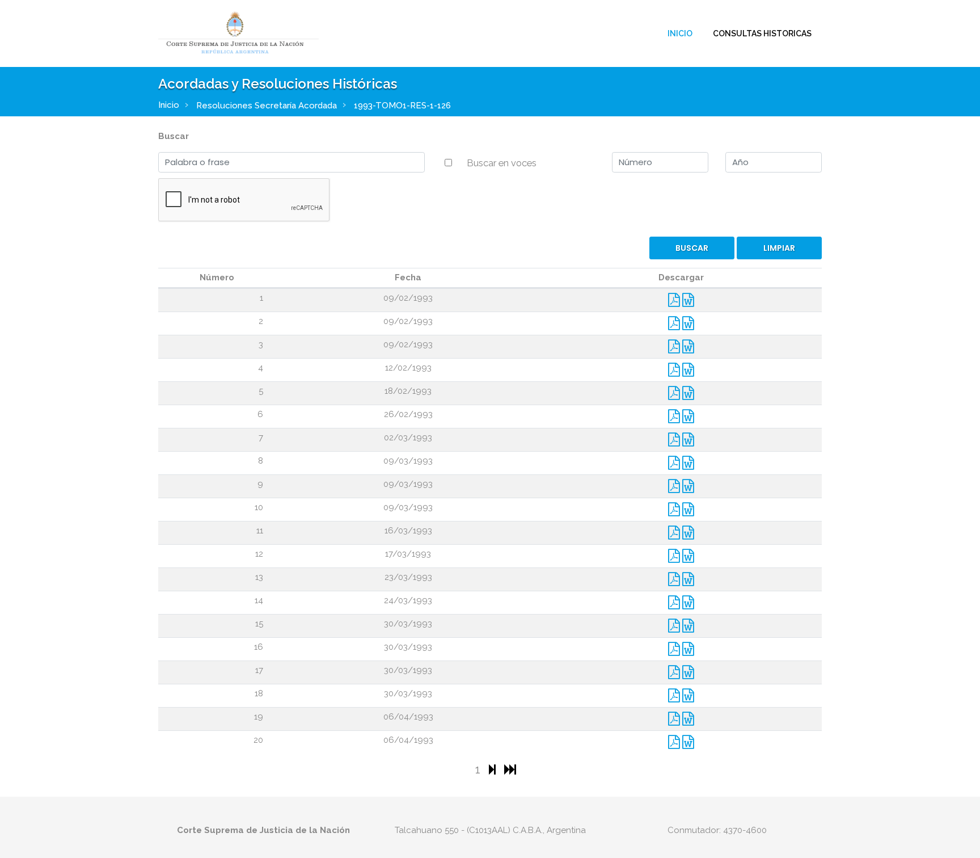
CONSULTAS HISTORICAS (762, 33)
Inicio (680, 33)
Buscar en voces (502, 163)
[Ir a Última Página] (510, 769)
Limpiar (779, 248)
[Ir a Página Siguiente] (494, 769)
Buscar (173, 136)
